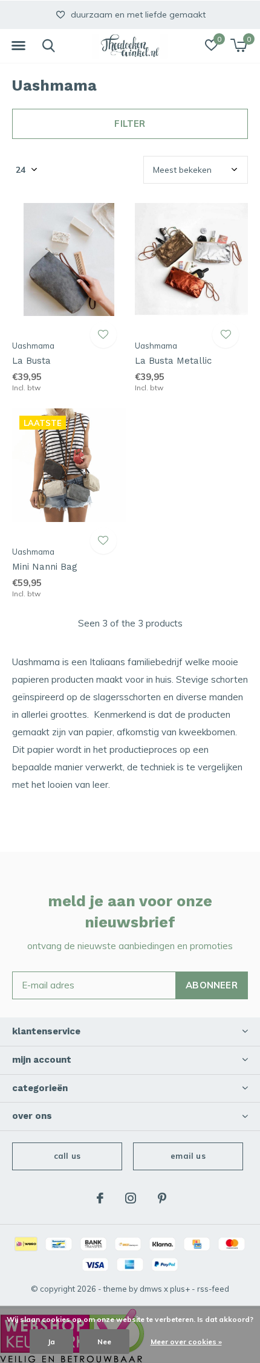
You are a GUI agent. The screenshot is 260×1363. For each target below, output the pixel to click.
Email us (188, 1156)
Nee (104, 1341)
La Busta (31, 360)
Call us (67, 1156)
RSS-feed (213, 1289)
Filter (129, 123)
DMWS (151, 1289)
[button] (18, 45)
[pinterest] (162, 1198)
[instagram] (130, 1198)
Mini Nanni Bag (44, 566)
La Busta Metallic (173, 360)
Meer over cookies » (186, 1341)
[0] (238, 45)
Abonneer (212, 985)
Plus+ (180, 1289)
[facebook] (100, 1198)
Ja (51, 1341)
